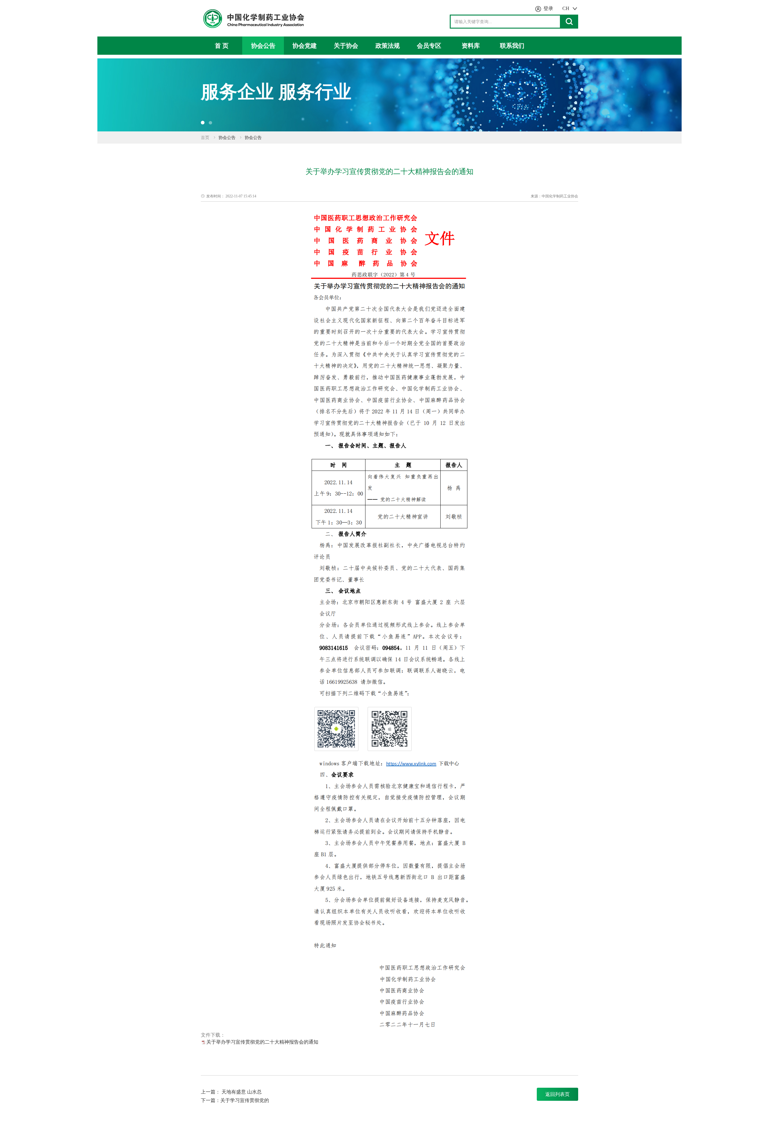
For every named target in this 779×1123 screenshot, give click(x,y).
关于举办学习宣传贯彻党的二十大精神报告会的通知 (262, 1042)
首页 (205, 137)
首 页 (222, 45)
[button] (202, 122)
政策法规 (388, 45)
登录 (548, 8)
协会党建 (304, 45)
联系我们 (512, 45)
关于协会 (346, 45)
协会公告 (263, 45)
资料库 (471, 45)
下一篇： (210, 1100)
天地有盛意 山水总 (242, 1091)
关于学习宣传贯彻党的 (244, 1100)
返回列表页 (557, 1094)
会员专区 (429, 45)
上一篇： (210, 1091)
